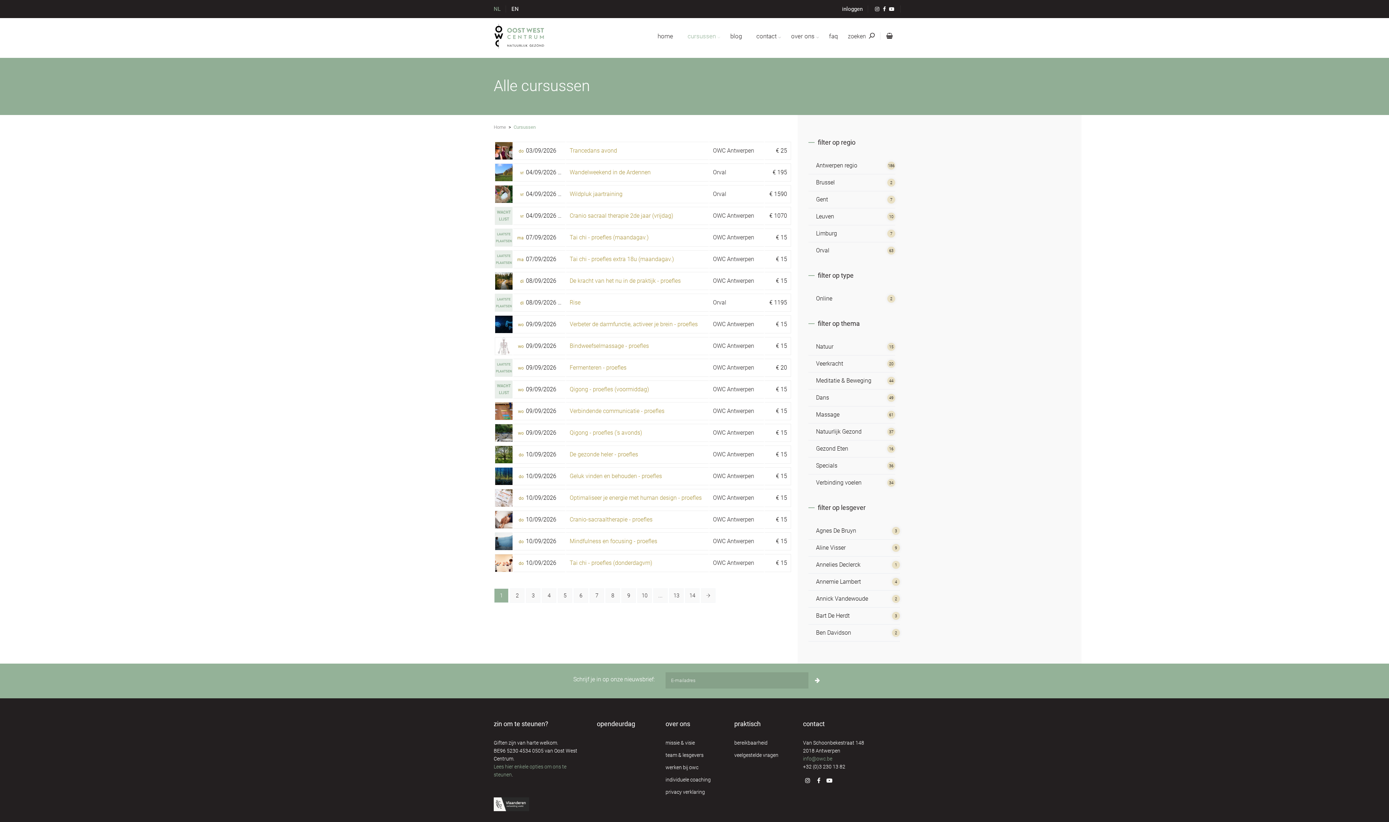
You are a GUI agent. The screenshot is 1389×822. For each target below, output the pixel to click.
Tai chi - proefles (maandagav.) (609, 237)
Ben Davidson (833, 632)
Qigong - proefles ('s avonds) (606, 432)
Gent (822, 199)
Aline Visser (831, 547)
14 (692, 595)
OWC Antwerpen (733, 150)
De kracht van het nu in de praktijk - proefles (625, 280)
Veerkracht (829, 363)
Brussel (825, 182)
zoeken (857, 36)
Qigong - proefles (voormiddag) (609, 389)
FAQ (833, 36)
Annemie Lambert (838, 581)
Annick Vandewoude (842, 598)
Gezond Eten (832, 448)
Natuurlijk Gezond (839, 431)
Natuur (824, 346)
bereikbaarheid (751, 743)
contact (766, 36)
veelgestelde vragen (756, 755)
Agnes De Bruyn (836, 530)
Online (824, 298)
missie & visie (680, 743)
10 (644, 595)
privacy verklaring (685, 792)
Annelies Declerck (838, 564)
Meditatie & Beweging (843, 380)
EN (515, 9)
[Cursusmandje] (888, 36)
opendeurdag (616, 724)
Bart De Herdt (833, 615)
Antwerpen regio (836, 165)
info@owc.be (817, 759)
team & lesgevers (685, 755)
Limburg (826, 233)
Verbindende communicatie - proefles (617, 411)
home (665, 36)
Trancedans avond (593, 150)
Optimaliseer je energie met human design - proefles (636, 497)
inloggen (852, 9)
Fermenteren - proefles (598, 367)
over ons (803, 36)
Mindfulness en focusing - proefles (613, 541)
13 (676, 595)
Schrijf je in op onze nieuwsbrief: (614, 679)
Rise (575, 302)
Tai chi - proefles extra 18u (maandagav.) (622, 259)
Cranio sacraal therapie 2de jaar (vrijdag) (621, 215)
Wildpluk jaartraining (596, 194)
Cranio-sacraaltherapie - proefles (611, 519)
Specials (826, 465)
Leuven (825, 216)
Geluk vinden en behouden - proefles (616, 476)
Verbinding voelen (839, 482)
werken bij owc (682, 767)
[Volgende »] (708, 595)
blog (736, 36)
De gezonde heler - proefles (604, 454)
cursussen (702, 36)
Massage (828, 414)
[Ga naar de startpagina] (519, 36)
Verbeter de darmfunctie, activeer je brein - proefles (634, 324)
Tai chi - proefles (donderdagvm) (611, 562)
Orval (719, 172)
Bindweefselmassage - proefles (609, 345)
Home (500, 127)
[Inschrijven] (817, 680)
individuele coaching (688, 780)
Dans (822, 397)
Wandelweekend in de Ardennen (610, 172)
